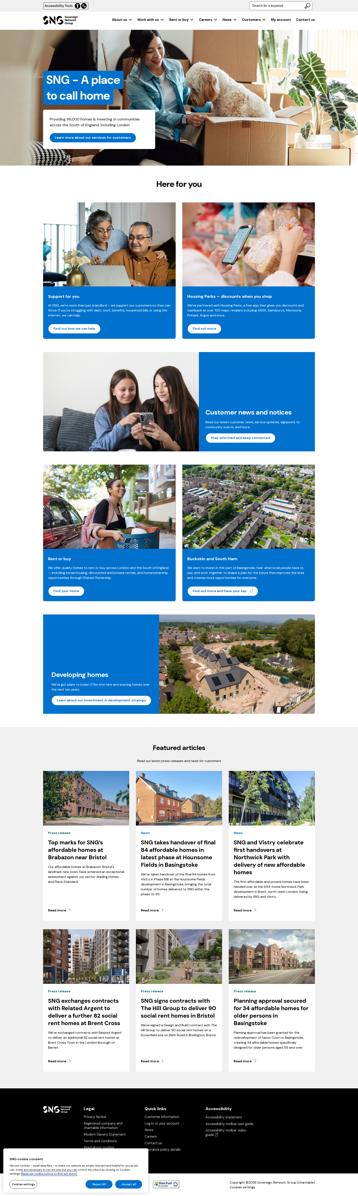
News (227, 20)
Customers (251, 20)
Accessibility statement (224, 1117)
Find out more (204, 328)
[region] (75, 1170)
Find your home (66, 591)
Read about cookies (99, 1147)
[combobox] (280, 5)
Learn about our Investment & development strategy (101, 700)
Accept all (128, 1184)
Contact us (305, 20)
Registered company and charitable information (103, 1125)
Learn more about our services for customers (93, 137)
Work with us (148, 20)
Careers (205, 20)
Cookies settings (242, 1187)
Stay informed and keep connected (240, 438)
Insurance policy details (162, 1149)
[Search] (307, 5)
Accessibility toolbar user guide (229, 1124)
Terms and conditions (100, 1141)
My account (281, 20)
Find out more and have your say (225, 591)
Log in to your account (162, 1123)
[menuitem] (122, 19)
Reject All (99, 1184)
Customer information (162, 1117)
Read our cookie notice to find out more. (49, 1174)
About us (119, 20)
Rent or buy (179, 20)
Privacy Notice (95, 1117)
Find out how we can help (74, 328)
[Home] (60, 20)
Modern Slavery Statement (105, 1134)
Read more (57, 910)
